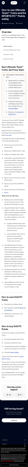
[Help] (3, 2)
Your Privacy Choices (14, 464)
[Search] (24, 2)
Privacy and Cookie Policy (7, 461)
